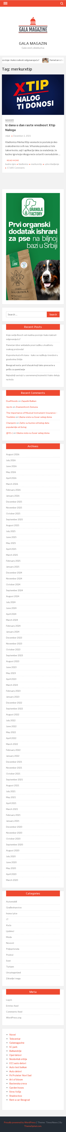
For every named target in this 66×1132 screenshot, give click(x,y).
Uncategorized (13, 972)
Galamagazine (16, 1042)
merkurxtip (36, 164)
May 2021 (11, 797)
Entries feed (12, 1005)
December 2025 (14, 501)
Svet (8, 960)
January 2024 (12, 631)
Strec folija (15, 1091)
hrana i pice (11, 913)
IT (7, 919)
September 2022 (14, 708)
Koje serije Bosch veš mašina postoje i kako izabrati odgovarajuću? (31, 337)
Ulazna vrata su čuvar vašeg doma (35, 417)
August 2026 (12, 454)
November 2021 (14, 767)
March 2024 (12, 619)
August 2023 (12, 661)
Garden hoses (16, 1087)
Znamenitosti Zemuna (27, 407)
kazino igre (10, 164)
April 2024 (11, 614)
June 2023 (11, 667)
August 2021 (12, 785)
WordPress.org (13, 1017)
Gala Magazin (33, 43)
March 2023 (12, 685)
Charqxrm (11, 422)
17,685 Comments (16, 167)
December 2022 (14, 702)
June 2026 (11, 466)
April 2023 (11, 679)
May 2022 (11, 732)
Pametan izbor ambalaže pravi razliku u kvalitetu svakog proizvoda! (29, 347)
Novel (12, 1034)
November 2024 (14, 578)
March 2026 (12, 484)
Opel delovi (15, 1055)
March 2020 (12, 880)
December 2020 (14, 826)
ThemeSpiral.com (32, 1126)
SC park (13, 1046)
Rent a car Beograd (19, 1099)
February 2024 (13, 625)
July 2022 (11, 720)
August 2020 (12, 850)
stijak (7, 136)
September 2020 (14, 844)
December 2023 (14, 637)
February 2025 (13, 560)
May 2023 (11, 673)
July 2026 (11, 460)
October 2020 (13, 838)
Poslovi (9, 954)
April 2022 (11, 738)
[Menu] (5, 3)
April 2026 (11, 478)
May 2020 (11, 868)
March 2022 (12, 744)
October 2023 (13, 649)
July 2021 (11, 791)
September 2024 (14, 590)
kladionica (23, 164)
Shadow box (15, 1095)
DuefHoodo (12, 401)
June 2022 (11, 726)
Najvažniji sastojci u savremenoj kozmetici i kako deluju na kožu (33, 377)
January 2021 (12, 820)
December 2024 (14, 572)
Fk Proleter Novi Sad (20, 1075)
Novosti (9, 120)
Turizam (10, 966)
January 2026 (12, 495)
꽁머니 (9, 433)
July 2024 (11, 602)
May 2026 (11, 472)
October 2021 (13, 773)
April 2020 (11, 874)
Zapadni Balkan (28, 401)
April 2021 (11, 803)
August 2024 (12, 596)
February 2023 (13, 690)
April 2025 (11, 549)
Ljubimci (10, 931)
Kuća (8, 925)
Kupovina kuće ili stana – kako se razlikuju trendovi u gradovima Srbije (32, 357)
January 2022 (12, 755)
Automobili (11, 901)
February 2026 (13, 489)
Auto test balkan (18, 1067)
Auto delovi (15, 1071)
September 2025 (14, 519)
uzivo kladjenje (52, 164)
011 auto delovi (17, 1063)
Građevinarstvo (14, 907)
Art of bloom (16, 1079)
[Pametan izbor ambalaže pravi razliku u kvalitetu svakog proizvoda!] (43, 59)
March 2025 (12, 554)
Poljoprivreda (12, 948)
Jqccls (9, 407)
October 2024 (13, 584)
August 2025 (12, 525)
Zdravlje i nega (13, 978)
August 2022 (12, 714)
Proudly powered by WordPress (20, 1122)
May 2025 (11, 543)
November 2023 (14, 643)
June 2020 (11, 862)
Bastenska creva (18, 1083)
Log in (9, 999)
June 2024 (11, 608)
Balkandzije (15, 1050)
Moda (9, 937)
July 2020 (11, 856)
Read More (13, 160)
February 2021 (13, 815)
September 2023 (14, 655)
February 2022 (13, 750)
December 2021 (14, 761)
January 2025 (12, 566)
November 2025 (14, 507)
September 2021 (14, 779)
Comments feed (14, 1011)
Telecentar (15, 1038)
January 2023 (12, 696)
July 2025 (11, 531)
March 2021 (12, 809)
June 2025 (11, 537)
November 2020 (14, 832)
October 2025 (13, 513)
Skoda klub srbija (18, 1059)
